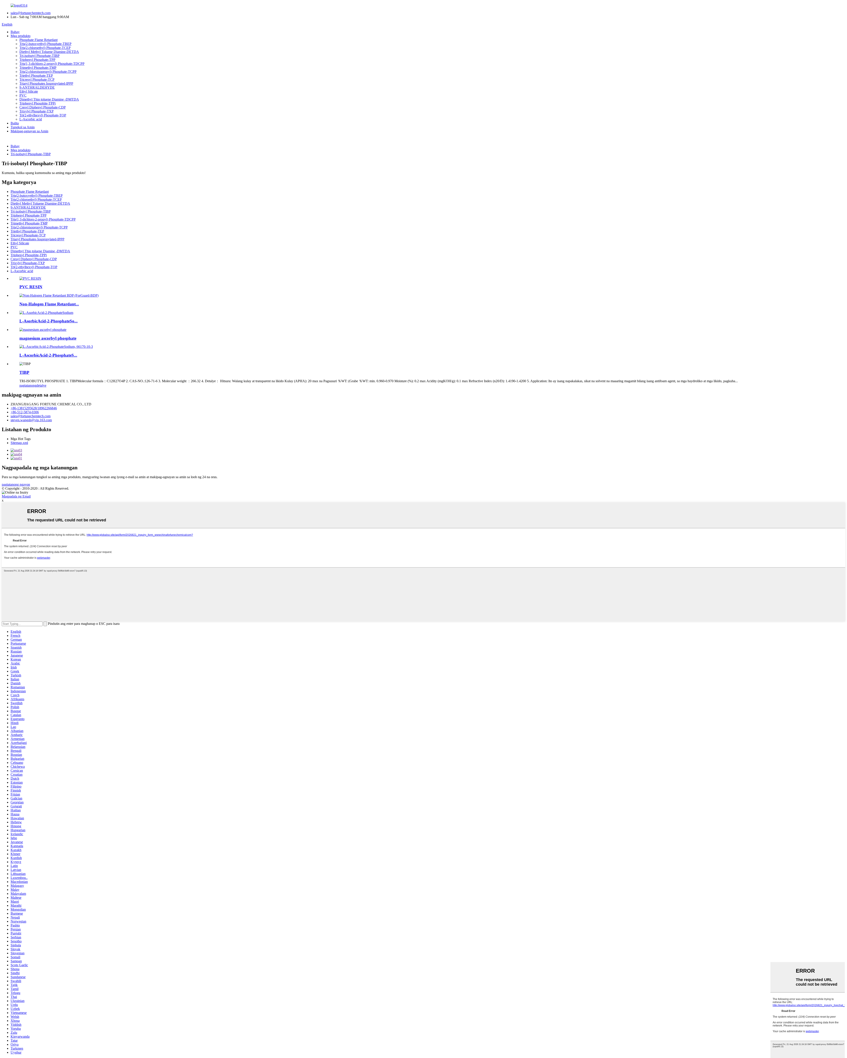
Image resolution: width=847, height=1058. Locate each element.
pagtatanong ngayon (16, 484)
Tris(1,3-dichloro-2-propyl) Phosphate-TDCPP (51, 64)
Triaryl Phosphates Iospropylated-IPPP (46, 83)
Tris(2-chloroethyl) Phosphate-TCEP (45, 48)
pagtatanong (27, 385)
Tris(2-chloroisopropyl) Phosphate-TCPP (48, 71)
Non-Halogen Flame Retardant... (49, 304)
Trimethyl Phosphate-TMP (37, 67)
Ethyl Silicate (28, 91)
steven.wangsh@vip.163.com (31, 420)
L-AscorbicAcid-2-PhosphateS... (48, 355)
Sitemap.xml (19, 443)
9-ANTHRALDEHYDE (37, 87)
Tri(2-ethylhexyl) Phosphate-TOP (42, 115)
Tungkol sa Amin (23, 127)
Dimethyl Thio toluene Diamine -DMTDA (49, 99)
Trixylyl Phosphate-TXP (36, 111)
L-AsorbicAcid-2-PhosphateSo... (48, 321)
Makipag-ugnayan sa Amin (29, 131)
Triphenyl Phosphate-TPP (37, 60)
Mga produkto (20, 36)
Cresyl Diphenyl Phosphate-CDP (42, 107)
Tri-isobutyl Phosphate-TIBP (39, 56)
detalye (41, 385)
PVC (22, 95)
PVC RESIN (30, 287)
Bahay (15, 32)
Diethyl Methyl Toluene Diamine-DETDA (49, 52)
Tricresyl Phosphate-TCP (36, 79)
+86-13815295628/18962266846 (34, 408)
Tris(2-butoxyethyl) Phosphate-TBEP (45, 44)
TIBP (24, 372)
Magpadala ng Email (16, 496)
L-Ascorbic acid (30, 119)
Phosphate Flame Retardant (38, 40)
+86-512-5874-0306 (25, 412)
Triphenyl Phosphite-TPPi (37, 103)
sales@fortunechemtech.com (31, 13)
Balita (15, 123)
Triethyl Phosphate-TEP (36, 75)
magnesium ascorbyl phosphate (47, 338)
